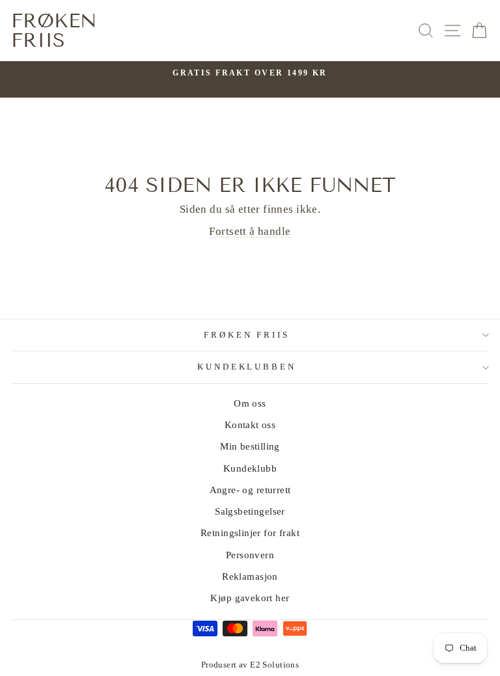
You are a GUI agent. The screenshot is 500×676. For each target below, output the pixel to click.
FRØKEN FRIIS (247, 335)
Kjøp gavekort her (249, 597)
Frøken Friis (54, 30)
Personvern (250, 554)
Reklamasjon (250, 576)
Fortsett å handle (249, 231)
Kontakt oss (250, 424)
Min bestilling (250, 446)
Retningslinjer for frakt (250, 532)
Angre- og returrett (250, 489)
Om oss (250, 403)
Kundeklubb (250, 468)
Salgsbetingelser (250, 511)
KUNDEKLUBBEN (247, 367)
